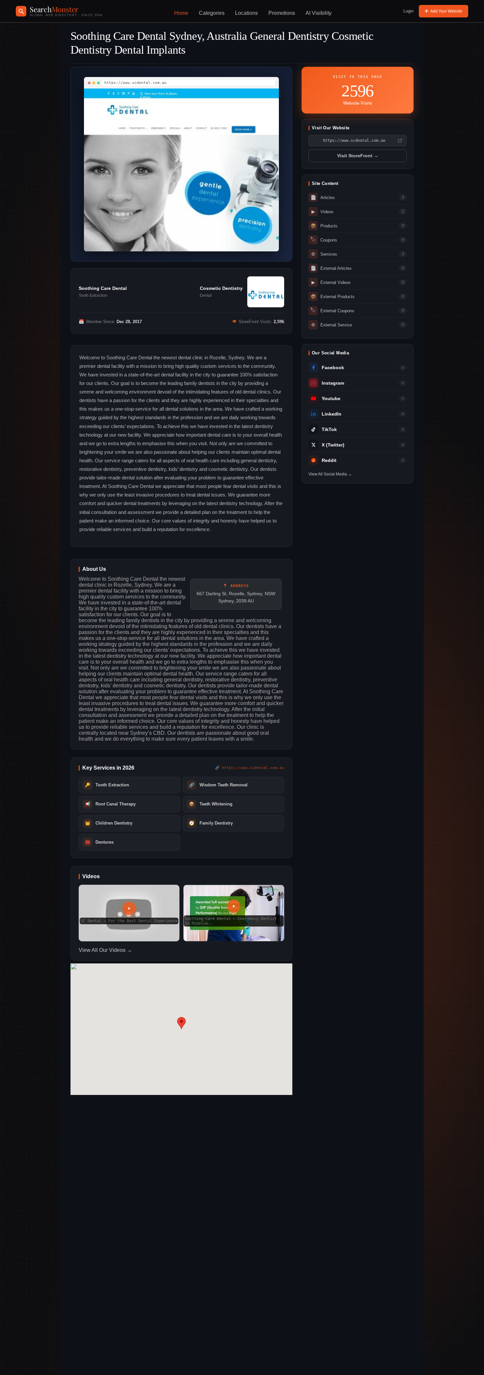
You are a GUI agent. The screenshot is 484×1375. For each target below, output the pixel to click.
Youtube (331, 398)
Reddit (329, 460)
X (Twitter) (333, 445)
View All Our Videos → (105, 950)
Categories (212, 13)
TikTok (329, 429)
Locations (246, 13)
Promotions (281, 13)
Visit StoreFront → (357, 155)
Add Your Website (446, 11)
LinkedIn (331, 414)
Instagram (333, 383)
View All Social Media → (330, 474)
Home (181, 13)
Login (408, 11)
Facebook (333, 367)
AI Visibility (319, 13)
